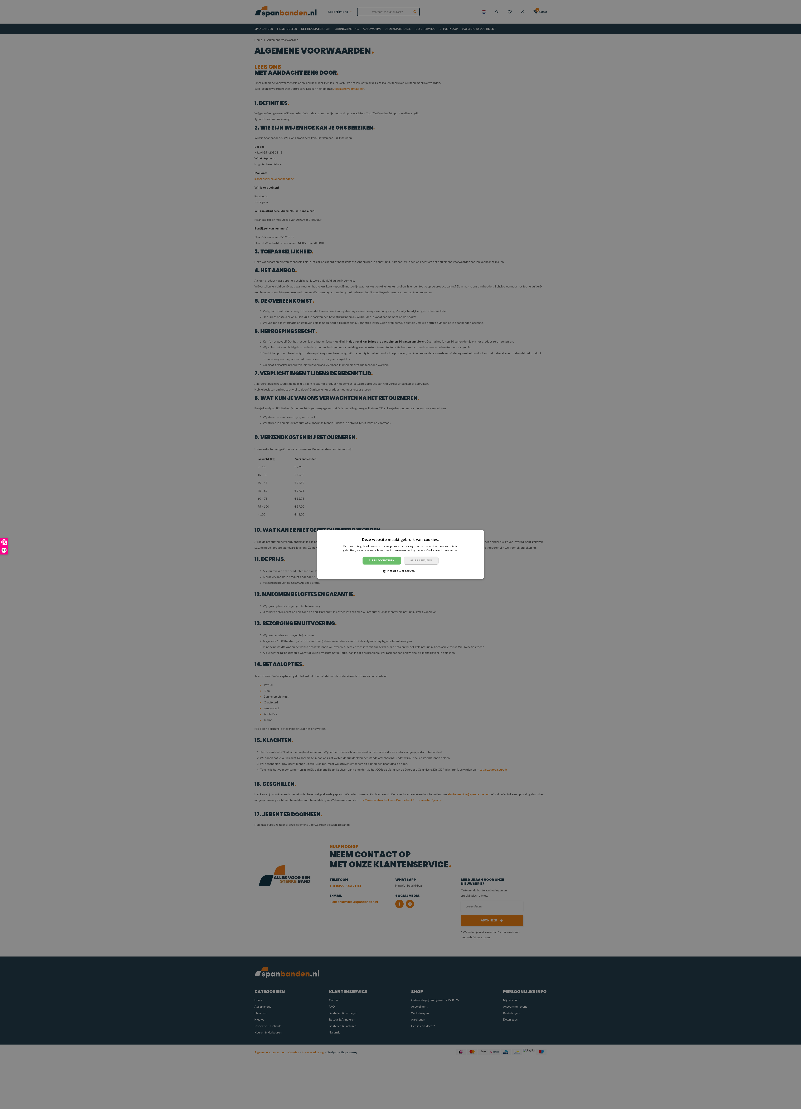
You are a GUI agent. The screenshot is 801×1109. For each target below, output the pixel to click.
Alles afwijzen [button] (421, 560)
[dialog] (400, 554)
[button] (400, 571)
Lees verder (450, 550)
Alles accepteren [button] (381, 560)
